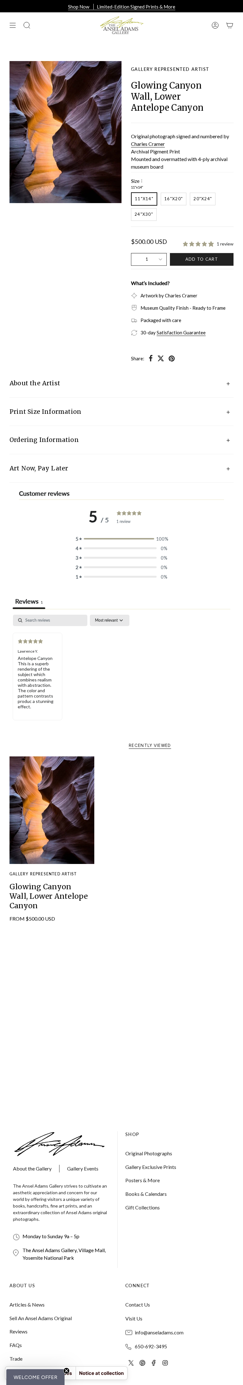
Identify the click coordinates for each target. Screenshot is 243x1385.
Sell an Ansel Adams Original (40, 1318)
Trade (15, 1359)
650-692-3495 (151, 1346)
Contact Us (137, 1304)
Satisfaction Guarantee (181, 332)
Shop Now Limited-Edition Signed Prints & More (121, 6)
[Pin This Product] (172, 358)
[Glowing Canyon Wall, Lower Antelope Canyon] (52, 810)
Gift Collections (142, 1207)
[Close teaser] (66, 1371)
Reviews (18, 1331)
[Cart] (229, 25)
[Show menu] (12, 25)
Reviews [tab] (29, 601)
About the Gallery (32, 1168)
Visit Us (133, 1318)
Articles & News (27, 1304)
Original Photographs (148, 1153)
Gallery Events (82, 1168)
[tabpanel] (121, 672)
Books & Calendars (146, 1194)
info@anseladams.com (159, 1332)
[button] (35, 1377)
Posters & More (142, 1180)
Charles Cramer (148, 144)
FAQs (15, 1345)
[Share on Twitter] (160, 358)
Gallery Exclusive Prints (150, 1167)
